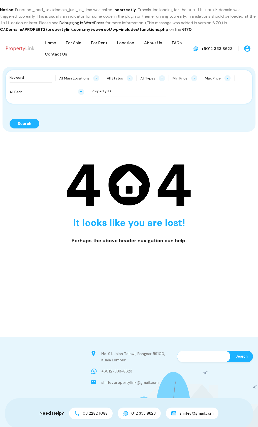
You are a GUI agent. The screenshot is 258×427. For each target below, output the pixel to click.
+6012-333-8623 (116, 371)
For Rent (99, 42)
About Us (153, 42)
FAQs (177, 42)
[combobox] (79, 78)
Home (50, 42)
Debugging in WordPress (81, 22)
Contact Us (56, 54)
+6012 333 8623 (217, 48)
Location (125, 42)
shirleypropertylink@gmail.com (129, 382)
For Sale (73, 42)
